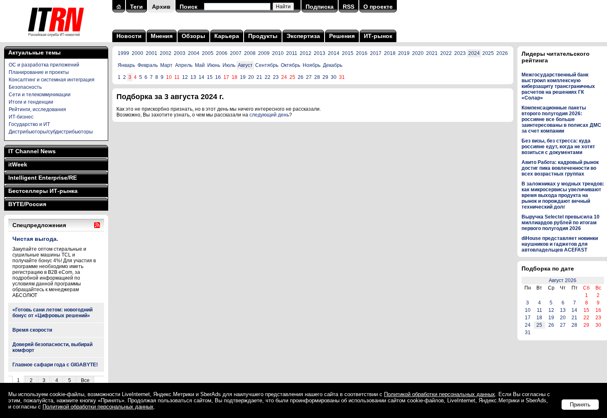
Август (245, 65)
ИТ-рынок (378, 36)
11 (539, 310)
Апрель (183, 65)
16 (218, 77)
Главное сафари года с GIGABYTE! (55, 365)
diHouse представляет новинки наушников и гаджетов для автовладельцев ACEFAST (560, 244)
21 (259, 77)
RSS (348, 6)
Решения (342, 36)
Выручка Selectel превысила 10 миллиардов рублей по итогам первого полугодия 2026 (561, 222)
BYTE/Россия (27, 204)
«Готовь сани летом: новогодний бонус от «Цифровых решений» (52, 312)
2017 (376, 53)
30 (334, 77)
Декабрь (332, 65)
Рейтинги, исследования (37, 109)
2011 (291, 53)
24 (528, 325)
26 (301, 77)
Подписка (320, 6)
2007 (236, 53)
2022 (446, 53)
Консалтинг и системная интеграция (52, 80)
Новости (129, 36)
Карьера (226, 36)
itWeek (17, 164)
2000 (137, 53)
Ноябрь (311, 65)
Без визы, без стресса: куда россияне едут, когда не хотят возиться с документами (558, 146)
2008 (250, 53)
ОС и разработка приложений (44, 65)
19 (243, 77)
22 (267, 77)
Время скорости (32, 330)
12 (185, 77)
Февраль (148, 65)
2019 (404, 53)
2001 (151, 53)
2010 (278, 53)
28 (317, 77)
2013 (319, 53)
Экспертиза (303, 36)
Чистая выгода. (35, 238)
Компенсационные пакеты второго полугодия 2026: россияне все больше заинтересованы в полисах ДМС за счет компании (561, 119)
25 (539, 325)
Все (85, 380)
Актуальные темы (34, 52)
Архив (161, 6)
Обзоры (193, 36)
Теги (136, 6)
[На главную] (56, 39)
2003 (179, 53)
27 (309, 77)
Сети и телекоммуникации (40, 94)
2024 (474, 53)
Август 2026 (562, 280)
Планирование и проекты (39, 72)
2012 (305, 53)
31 (528, 332)
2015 (347, 53)
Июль (229, 65)
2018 (390, 53)
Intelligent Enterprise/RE (42, 177)
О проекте (378, 6)
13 (193, 77)
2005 (207, 53)
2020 (418, 53)
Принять (580, 404)
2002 (165, 53)
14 (201, 77)
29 (325, 77)
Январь (126, 65)
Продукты (262, 36)
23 (276, 77)
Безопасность (25, 87)
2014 (333, 53)
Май (200, 65)
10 (528, 310)
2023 (460, 53)
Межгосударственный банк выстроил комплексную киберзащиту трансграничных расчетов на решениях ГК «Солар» (558, 86)
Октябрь (290, 65)
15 (210, 77)
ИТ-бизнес (21, 117)
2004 (193, 53)
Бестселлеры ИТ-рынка (43, 191)
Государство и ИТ (29, 124)
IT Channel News (32, 151)
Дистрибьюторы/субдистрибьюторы (51, 132)
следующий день (269, 115)
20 (251, 77)
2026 (502, 53)
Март (166, 65)
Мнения (162, 36)
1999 (123, 53)
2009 (264, 53)
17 (528, 318)
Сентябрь (266, 65)
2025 (488, 53)
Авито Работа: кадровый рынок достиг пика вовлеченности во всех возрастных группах (560, 168)
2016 (362, 53)
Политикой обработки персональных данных (439, 394)
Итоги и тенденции (31, 102)
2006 (222, 53)
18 (539, 318)
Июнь (213, 65)
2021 (432, 53)
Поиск (188, 6)
